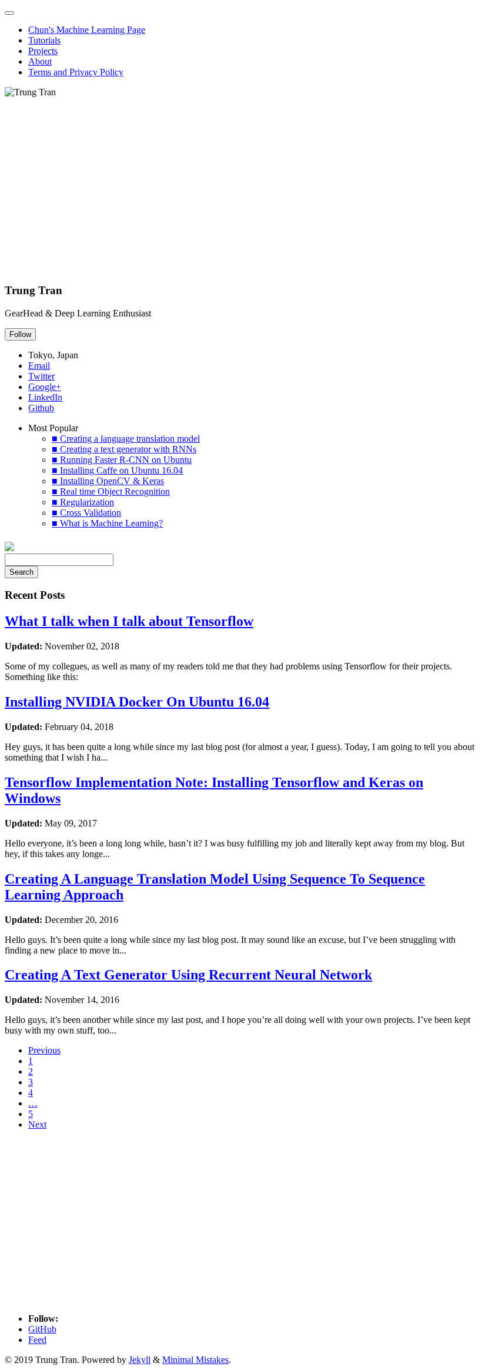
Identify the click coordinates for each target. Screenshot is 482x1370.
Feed (37, 1340)
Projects (43, 51)
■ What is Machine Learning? (107, 523)
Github (41, 408)
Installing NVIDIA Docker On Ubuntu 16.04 (137, 701)
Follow (20, 334)
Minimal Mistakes (195, 1360)
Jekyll (139, 1360)
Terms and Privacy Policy (75, 72)
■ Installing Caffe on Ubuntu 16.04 (117, 470)
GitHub (42, 1329)
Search (21, 572)
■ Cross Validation (86, 513)
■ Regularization (83, 502)
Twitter (41, 376)
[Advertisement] (241, 191)
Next (37, 1124)
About (40, 61)
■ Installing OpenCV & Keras (108, 481)
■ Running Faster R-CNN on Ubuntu (122, 460)
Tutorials (44, 40)
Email (39, 366)
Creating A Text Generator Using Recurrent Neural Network (188, 974)
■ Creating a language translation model (126, 439)
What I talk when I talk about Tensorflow (129, 621)
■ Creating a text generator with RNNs (124, 449)
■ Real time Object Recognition (111, 491)
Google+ (44, 387)
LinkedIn (45, 397)
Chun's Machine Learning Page (86, 30)
